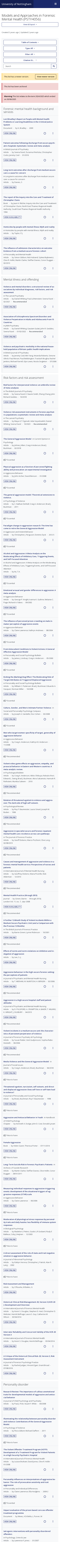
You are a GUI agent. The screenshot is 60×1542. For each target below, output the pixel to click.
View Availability (12, 217)
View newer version (45, 76)
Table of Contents (29, 42)
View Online (10, 133)
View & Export (29, 24)
